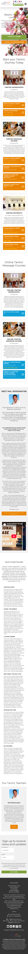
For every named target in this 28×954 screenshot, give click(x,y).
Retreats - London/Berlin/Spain (13, 42)
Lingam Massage (14, 890)
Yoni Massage (14, 889)
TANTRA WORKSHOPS (14, 87)
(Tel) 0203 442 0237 (15, 914)
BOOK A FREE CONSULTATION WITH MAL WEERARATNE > (14, 513)
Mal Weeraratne (14, 803)
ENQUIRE (14, 826)
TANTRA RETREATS (14, 213)
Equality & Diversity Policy (14, 907)
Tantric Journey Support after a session (14, 902)
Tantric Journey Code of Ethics (14, 904)
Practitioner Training (13, 37)
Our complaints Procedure (14, 905)
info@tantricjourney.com (15, 919)
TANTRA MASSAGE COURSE (14, 140)
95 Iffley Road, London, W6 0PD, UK (14, 921)
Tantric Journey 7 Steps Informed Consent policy (14, 898)
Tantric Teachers (14, 887)
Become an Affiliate (14, 892)
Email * (3, 854)
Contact (14, 911)
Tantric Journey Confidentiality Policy (14, 896)
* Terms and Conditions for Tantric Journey (14, 895)
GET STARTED (14, 872)
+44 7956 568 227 (18, 3)
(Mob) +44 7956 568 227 (15, 916)
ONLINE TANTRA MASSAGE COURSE (14, 340)
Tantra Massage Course (14, 885)
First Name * (5, 847)
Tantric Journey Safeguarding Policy (14, 901)
